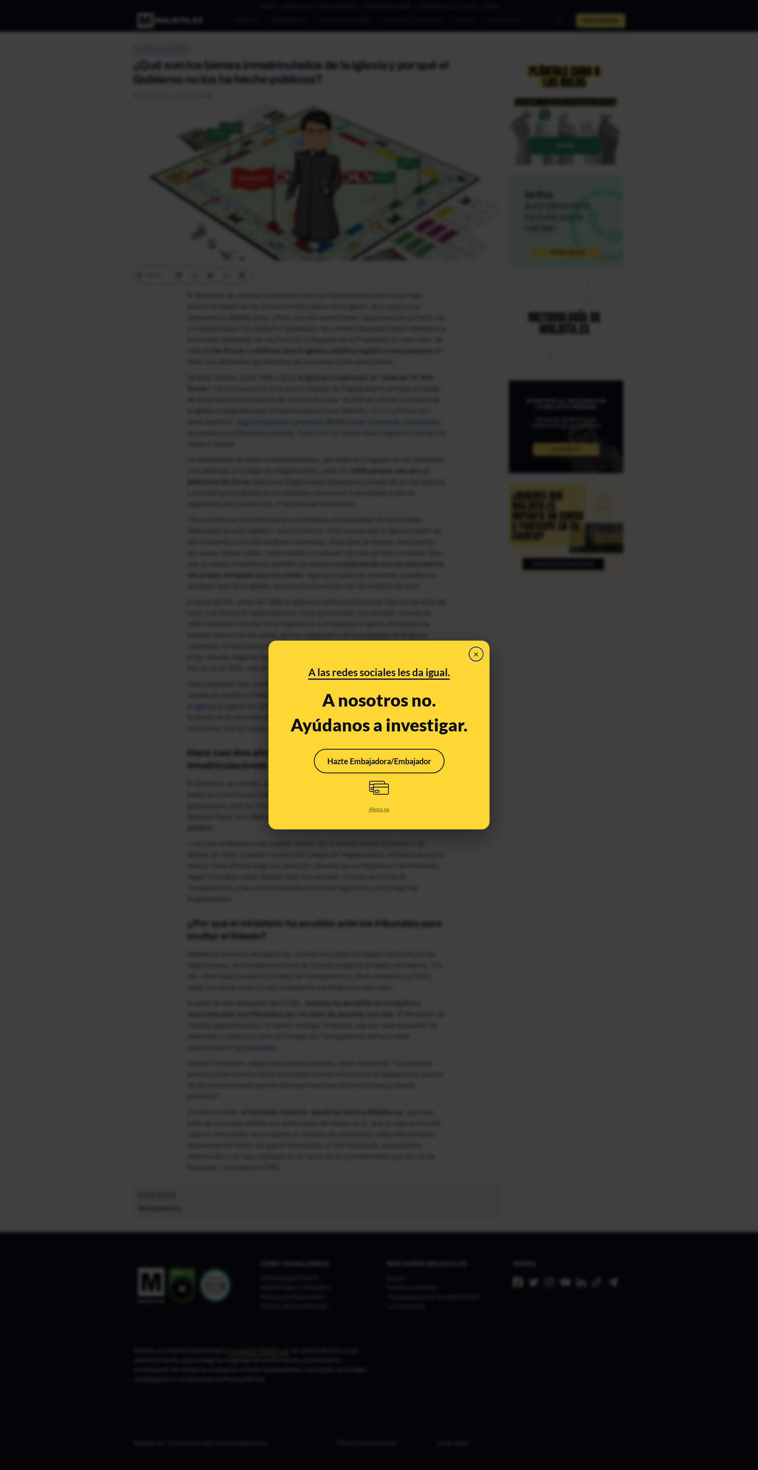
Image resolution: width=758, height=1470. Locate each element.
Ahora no (379, 809)
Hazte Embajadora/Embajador (379, 761)
